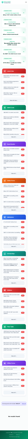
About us (18, 434)
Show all (24, 403)
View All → (14, 137)
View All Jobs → (14, 100)
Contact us (11, 434)
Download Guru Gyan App (14, 436)
